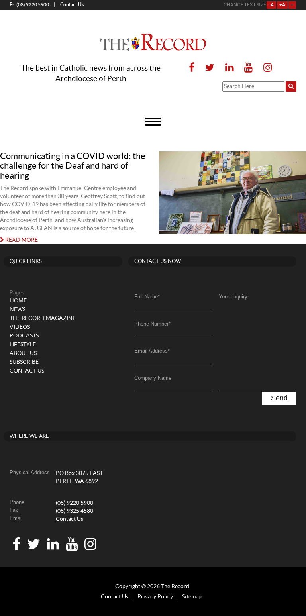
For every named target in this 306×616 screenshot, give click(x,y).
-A (271, 4)
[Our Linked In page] (229, 68)
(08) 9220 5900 (29, 5)
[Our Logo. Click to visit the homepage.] (153, 42)
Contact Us (69, 519)
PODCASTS (24, 336)
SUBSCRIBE (24, 362)
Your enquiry (233, 297)
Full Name (147, 297)
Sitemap (192, 597)
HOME (18, 301)
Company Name (152, 378)
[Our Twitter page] (209, 68)
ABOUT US (23, 353)
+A (282, 4)
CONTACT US (27, 371)
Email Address (152, 351)
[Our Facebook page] (191, 68)
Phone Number (152, 324)
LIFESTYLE (23, 344)
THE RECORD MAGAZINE (43, 318)
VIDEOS (20, 327)
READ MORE (21, 240)
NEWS (18, 309)
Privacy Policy (155, 597)
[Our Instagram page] (265, 68)
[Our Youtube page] (248, 68)
